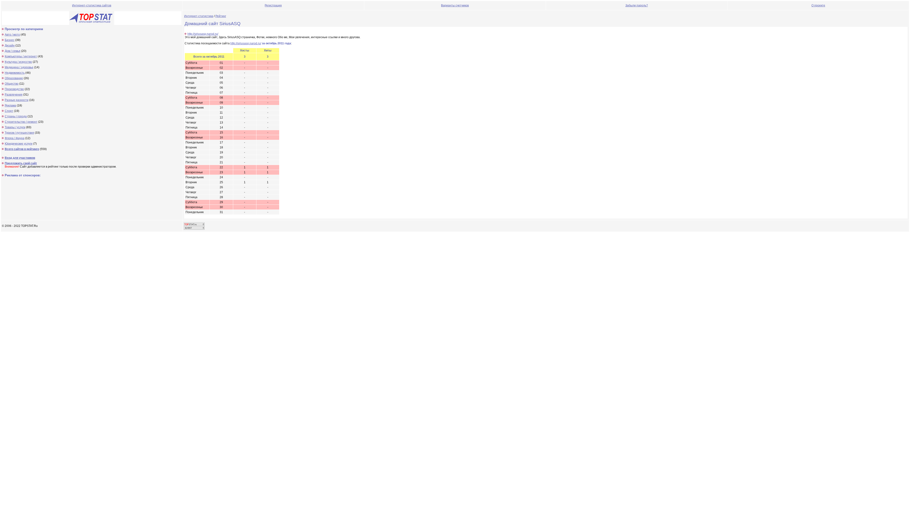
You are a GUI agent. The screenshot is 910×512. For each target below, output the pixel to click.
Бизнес (9, 40)
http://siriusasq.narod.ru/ (202, 34)
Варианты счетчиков (455, 5)
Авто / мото (12, 34)
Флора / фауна (14, 138)
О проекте (818, 5)
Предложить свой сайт (21, 163)
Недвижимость (15, 72)
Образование (14, 78)
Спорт (9, 111)
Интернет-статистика (198, 16)
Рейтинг (220, 16)
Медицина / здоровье (19, 67)
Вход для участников (20, 158)
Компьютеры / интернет (21, 56)
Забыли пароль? (636, 5)
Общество (11, 83)
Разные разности (16, 100)
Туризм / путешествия (19, 132)
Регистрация (273, 5)
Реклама (10, 105)
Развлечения (14, 94)
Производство (14, 89)
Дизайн (10, 45)
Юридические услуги (18, 143)
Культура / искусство (18, 62)
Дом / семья (12, 51)
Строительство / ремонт (21, 121)
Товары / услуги (15, 127)
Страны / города (16, 116)
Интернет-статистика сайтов (91, 5)
